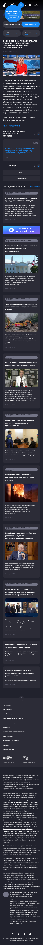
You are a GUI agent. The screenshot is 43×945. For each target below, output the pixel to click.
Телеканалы (20, 888)
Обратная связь (8, 736)
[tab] (31, 24)
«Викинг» (29, 829)
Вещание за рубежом (29, 762)
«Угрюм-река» (20, 829)
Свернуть (21, 700)
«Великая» (14, 831)
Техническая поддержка (11, 741)
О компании (7, 705)
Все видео (6, 727)
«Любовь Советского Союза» (27, 826)
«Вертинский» (23, 831)
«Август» (13, 826)
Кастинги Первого (9, 723)
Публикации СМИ (8, 749)
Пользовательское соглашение (13, 732)
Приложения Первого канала (13, 718)
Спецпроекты (7, 709)
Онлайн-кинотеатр (9, 714)
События (5, 745)
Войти (36, 5)
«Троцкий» (6, 831)
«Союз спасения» (9, 829)
